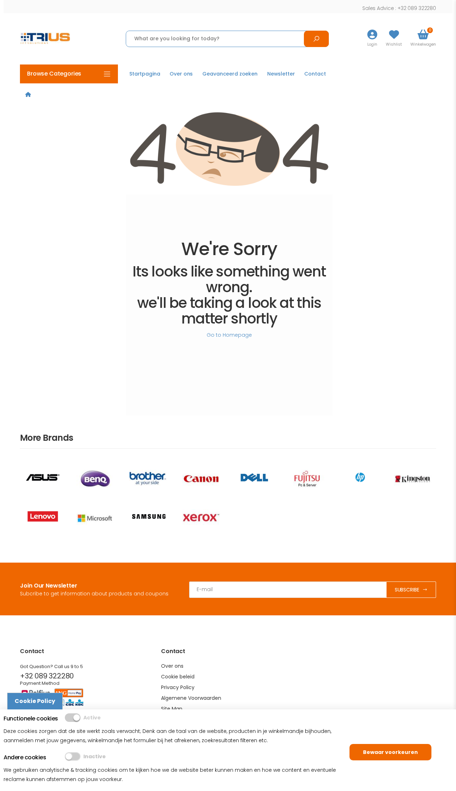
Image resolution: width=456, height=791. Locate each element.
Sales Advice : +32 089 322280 (399, 8)
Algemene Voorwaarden (191, 698)
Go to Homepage (229, 334)
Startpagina (144, 73)
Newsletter (281, 73)
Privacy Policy (178, 687)
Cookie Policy (35, 701)
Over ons (181, 73)
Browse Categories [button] (54, 73)
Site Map (171, 708)
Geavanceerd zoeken (229, 73)
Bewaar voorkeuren (390, 752)
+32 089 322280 (47, 676)
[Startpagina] (28, 94)
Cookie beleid (178, 676)
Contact (315, 73)
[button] (423, 39)
